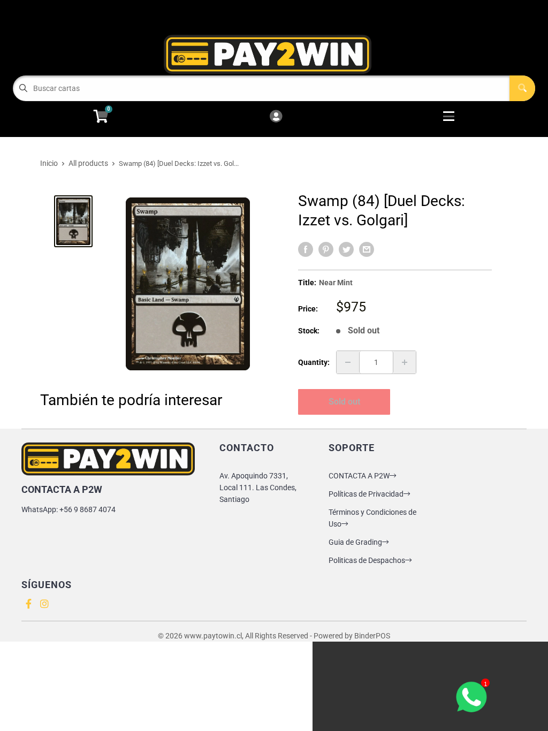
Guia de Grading (355, 542)
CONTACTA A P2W (359, 475)
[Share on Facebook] (305, 249)
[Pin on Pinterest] (325, 249)
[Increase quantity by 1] (404, 362)
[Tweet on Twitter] (346, 249)
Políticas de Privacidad (366, 494)
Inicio (49, 163)
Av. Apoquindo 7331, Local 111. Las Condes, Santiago (257, 487)
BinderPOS (372, 635)
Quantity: (314, 362)
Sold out (344, 402)
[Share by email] (366, 249)
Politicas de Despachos (367, 560)
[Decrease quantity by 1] (348, 362)
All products (88, 163)
